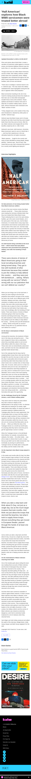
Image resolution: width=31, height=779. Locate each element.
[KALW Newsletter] (15, 666)
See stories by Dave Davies (8, 653)
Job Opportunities (7, 730)
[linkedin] (4, 757)
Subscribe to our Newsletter (9, 742)
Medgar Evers (5, 477)
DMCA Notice (6, 748)
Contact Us (5, 745)
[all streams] (29, 777)
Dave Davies (13, 23)
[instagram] (4, 754)
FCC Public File (6, 739)
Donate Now (6, 733)
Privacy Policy (6, 736)
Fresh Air (4, 631)
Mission (4, 727)
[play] (2, 777)
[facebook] (4, 751)
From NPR (5, 635)
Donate (26, 2)
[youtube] (4, 760)
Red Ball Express (20, 482)
